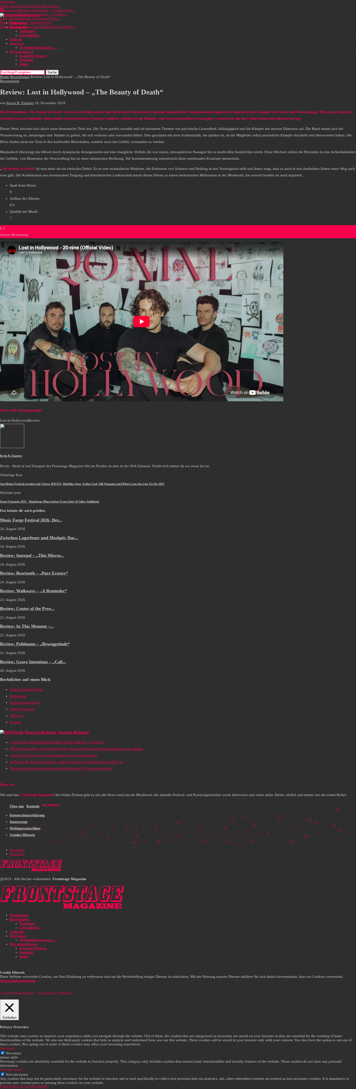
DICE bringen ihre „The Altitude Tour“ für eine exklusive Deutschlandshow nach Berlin (76, 749)
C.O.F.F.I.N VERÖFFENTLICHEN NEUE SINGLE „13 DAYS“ (57, 742)
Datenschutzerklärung (26, 689)
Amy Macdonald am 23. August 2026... (30, 18)
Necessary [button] (7, 1048)
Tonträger (27, 31)
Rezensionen (18, 27)
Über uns (16, 716)
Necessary (13, 1053)
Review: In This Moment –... (27, 626)
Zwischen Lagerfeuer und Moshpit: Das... (39, 537)
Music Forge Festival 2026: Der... (31, 520)
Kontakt (16, 722)
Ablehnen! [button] (65, 993)
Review (34, 420)
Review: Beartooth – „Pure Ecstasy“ (34, 573)
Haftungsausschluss (24, 702)
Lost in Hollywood (14, 420)
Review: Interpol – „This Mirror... (32, 555)
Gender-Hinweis (22, 709)
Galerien (16, 39)
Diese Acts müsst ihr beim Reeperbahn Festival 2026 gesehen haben (61, 768)
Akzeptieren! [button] (47, 993)
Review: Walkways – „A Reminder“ (33, 590)
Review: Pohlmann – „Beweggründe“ (35, 643)
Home (4, 77)
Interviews (17, 43)
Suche (52, 72)
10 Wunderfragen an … (38, 47)
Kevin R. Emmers (20, 103)
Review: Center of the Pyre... (27, 608)
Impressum (18, 696)
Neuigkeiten (18, 23)
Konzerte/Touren (32, 56)
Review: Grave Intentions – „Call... (33, 661)
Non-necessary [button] (11, 1070)
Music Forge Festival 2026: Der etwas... (30, 6)
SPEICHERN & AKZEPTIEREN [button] (24, 1087)
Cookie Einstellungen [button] (17, 993)
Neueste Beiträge (73, 732)
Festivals (26, 60)
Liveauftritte (29, 35)
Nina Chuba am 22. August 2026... (26, 22)
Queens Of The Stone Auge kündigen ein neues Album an (53, 755)
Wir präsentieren (21, 52)
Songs (24, 64)
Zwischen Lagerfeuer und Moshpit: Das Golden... (37, 27)
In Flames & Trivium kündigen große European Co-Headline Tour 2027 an (66, 762)
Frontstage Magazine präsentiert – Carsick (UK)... (37, 10)
